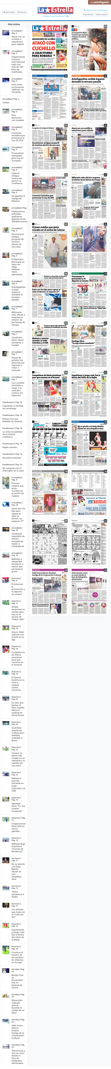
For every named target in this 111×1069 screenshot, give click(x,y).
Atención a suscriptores (96, 10)
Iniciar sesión (101, 14)
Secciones (10, 12)
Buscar (23, 12)
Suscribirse (88, 14)
